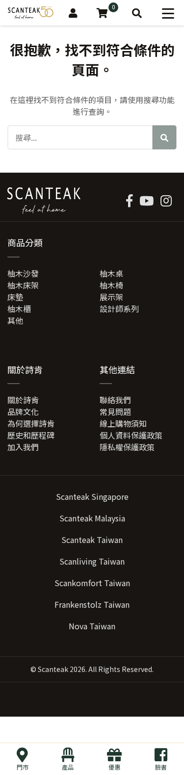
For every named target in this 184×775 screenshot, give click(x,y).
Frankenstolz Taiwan (92, 604)
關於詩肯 (23, 400)
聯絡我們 (115, 400)
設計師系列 (119, 308)
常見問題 (115, 411)
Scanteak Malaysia (92, 518)
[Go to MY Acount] (73, 12)
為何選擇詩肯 (30, 423)
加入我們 (23, 447)
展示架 (111, 297)
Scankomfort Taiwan (92, 583)
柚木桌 (111, 273)
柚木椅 (111, 285)
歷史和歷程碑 (30, 435)
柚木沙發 (23, 273)
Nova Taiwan (92, 626)
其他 (15, 320)
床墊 (15, 297)
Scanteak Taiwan (92, 539)
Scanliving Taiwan (92, 561)
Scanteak (53, 669)
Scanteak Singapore (92, 496)
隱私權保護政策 (127, 447)
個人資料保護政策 (131, 435)
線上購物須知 (123, 423)
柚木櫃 (19, 308)
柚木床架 (23, 285)
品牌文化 (23, 411)
